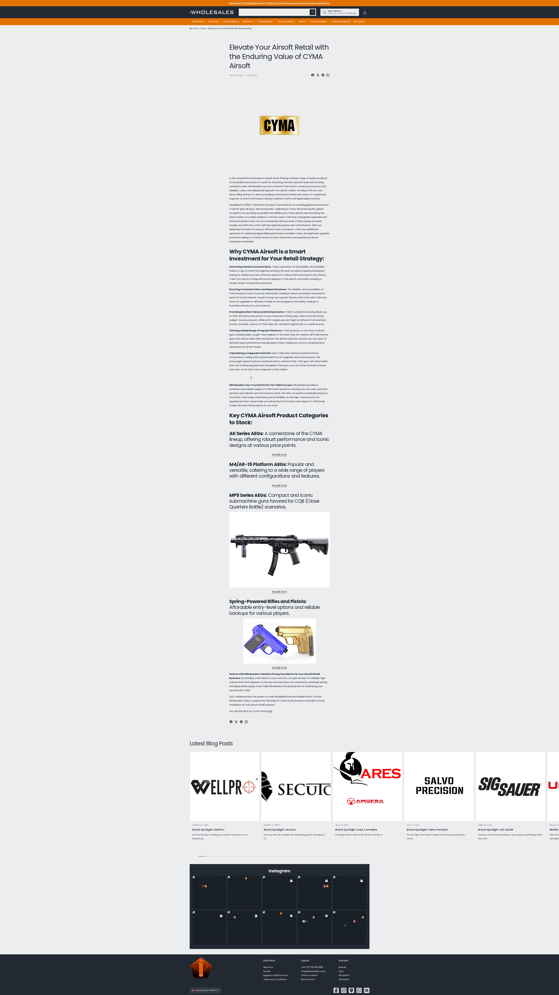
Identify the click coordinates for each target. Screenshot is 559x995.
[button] (199, 21)
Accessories (265, 21)
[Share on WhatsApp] (328, 75)
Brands (267, 971)
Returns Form (308, 979)
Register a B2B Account (275, 975)
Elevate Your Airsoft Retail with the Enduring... (230, 28)
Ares (341, 971)
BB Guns (248, 21)
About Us (268, 967)
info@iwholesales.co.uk (313, 971)
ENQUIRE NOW (279, 454)
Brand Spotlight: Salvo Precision (427, 829)
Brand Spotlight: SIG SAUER (495, 829)
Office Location (309, 975)
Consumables (318, 21)
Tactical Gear (285, 21)
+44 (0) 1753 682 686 (312, 967)
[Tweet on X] (318, 75)
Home (195, 28)
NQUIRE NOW (279, 591)
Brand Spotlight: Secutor (280, 829)
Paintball (198, 21)
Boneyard (344, 979)
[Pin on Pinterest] (323, 75)
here (269, 711)
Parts (302, 21)
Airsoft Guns (230, 21)
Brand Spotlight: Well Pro (208, 829)
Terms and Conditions (275, 979)
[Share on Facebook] (312, 75)
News (203, 28)
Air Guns (213, 21)
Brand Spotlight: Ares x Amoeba (356, 829)
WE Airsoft (344, 975)
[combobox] (277, 12)
